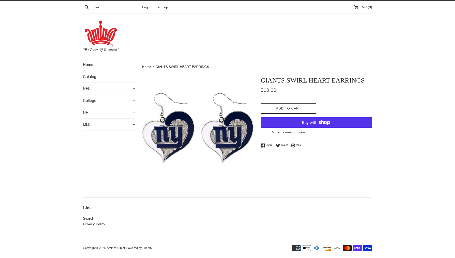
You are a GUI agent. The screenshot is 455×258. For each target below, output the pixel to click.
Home (88, 65)
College (109, 101)
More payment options (288, 132)
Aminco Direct (116, 248)
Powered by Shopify (139, 248)
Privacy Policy (94, 224)
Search (88, 218)
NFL (109, 89)
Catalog (89, 77)
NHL (109, 113)
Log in (146, 7)
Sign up (162, 7)
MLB (109, 124)
